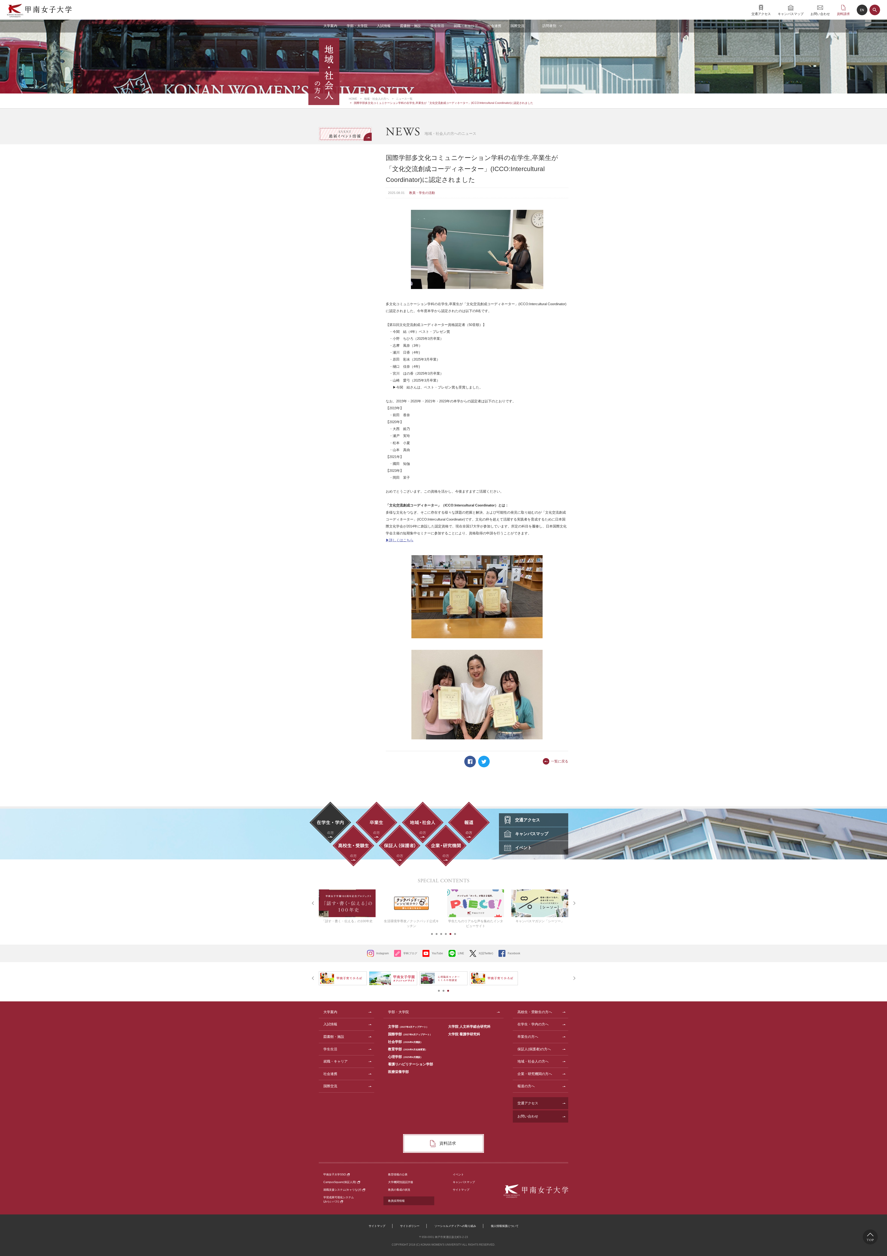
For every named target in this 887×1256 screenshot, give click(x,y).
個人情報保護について (505, 1226)
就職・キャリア (466, 26)
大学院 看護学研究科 (464, 1034)
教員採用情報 (396, 1200)
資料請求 (843, 13)
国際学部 (410, 1034)
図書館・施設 (410, 26)
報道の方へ (526, 1086)
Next (574, 903)
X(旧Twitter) (486, 953)
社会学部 (405, 1042)
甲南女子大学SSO (334, 1174)
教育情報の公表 (397, 1174)
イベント (458, 1174)
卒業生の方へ (527, 1037)
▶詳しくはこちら (399, 540)
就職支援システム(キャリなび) (342, 1189)
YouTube (437, 953)
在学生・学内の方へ (533, 1024)
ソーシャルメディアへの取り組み (455, 1226)
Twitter (484, 761)
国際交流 (517, 26)
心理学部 (405, 1057)
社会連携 (494, 26)
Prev (313, 903)
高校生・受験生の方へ (534, 1012)
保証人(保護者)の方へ (534, 1049)
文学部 (408, 1026)
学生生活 (437, 26)
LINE (461, 953)
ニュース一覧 (404, 98)
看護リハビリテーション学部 (410, 1064)
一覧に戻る (559, 761)
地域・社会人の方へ (376, 98)
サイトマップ (461, 1189)
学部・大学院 (357, 26)
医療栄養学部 (398, 1072)
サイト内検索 (874, 10)
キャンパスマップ (791, 13)
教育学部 (407, 1049)
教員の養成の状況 (399, 1189)
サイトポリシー (409, 1226)
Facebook (470, 761)
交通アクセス (761, 13)
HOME (353, 98)
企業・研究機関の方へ (534, 1074)
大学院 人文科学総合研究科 (469, 1026)
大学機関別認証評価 (400, 1182)
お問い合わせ (820, 13)
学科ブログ (410, 953)
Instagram (382, 953)
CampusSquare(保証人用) (339, 1182)
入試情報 (384, 26)
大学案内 (330, 26)
